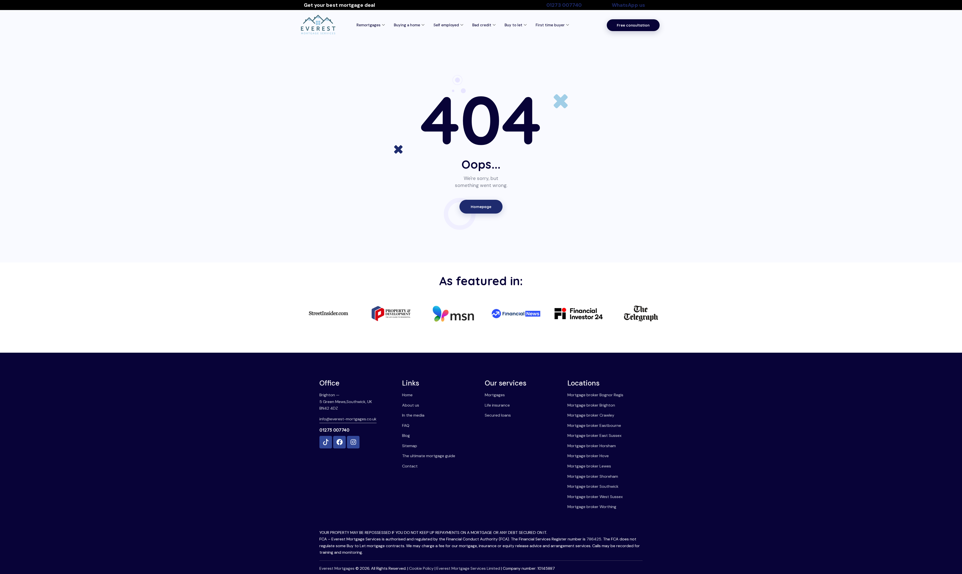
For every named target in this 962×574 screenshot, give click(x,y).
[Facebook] (339, 442)
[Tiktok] (325, 442)
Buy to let (513, 25)
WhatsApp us (628, 5)
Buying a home (407, 25)
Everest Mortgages (336, 568)
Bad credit (481, 25)
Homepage (481, 206)
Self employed (446, 25)
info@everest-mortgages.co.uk (348, 419)
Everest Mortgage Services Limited (468, 568)
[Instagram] (353, 442)
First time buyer (550, 25)
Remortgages (368, 25)
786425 (593, 539)
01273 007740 (564, 5)
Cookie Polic (420, 568)
